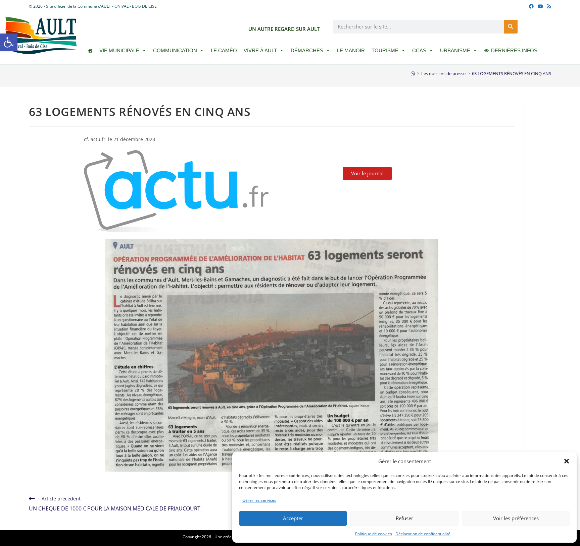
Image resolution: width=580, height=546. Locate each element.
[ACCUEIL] (90, 51)
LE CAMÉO (224, 50)
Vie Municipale (119, 50)
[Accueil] (412, 73)
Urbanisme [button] (455, 50)
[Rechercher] (511, 27)
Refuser (404, 518)
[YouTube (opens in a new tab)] (540, 6)
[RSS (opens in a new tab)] (548, 6)
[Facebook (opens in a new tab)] (531, 6)
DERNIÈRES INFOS (514, 50)
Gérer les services (259, 500)
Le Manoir (351, 50)
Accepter (293, 518)
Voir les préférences (516, 518)
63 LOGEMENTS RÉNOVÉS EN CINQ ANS (511, 73)
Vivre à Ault (260, 50)
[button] (8, 42)
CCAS (419, 50)
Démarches (307, 50)
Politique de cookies (373, 534)
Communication (175, 50)
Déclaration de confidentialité (422, 534)
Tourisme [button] (385, 50)
